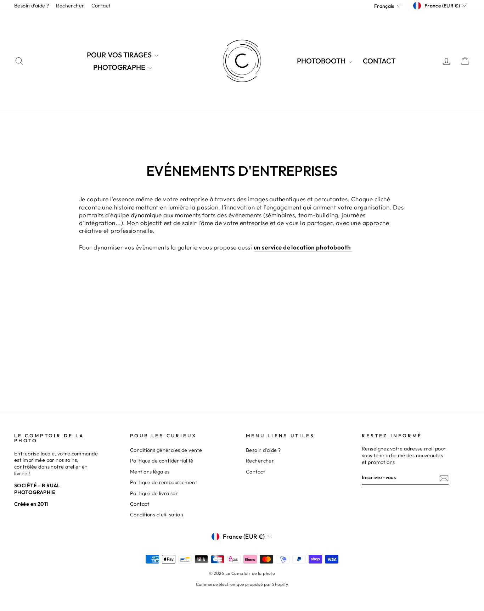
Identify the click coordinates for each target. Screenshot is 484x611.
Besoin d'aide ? (31, 5)
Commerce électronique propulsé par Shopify (242, 584)
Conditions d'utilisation (156, 514)
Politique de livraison (154, 493)
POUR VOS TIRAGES (120, 54)
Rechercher (70, 5)
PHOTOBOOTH (322, 60)
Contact (101, 5)
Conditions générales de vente (166, 450)
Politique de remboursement (163, 482)
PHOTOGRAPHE (120, 67)
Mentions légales (150, 472)
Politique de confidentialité (161, 461)
